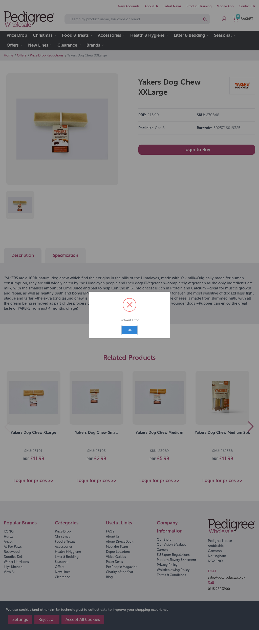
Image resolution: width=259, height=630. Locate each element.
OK (130, 330)
